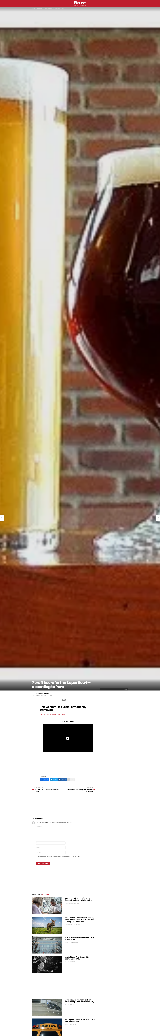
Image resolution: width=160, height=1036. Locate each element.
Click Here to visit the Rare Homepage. (52, 714)
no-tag (63, 699)
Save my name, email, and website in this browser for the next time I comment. (59, 856)
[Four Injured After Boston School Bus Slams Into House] (47, 1027)
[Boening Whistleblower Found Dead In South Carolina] (47, 945)
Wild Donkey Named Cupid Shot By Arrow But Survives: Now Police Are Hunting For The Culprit (79, 920)
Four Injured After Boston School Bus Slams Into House (80, 1020)
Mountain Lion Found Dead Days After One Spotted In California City (79, 1001)
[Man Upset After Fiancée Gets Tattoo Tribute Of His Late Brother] (47, 905)
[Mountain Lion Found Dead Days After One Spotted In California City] (47, 1007)
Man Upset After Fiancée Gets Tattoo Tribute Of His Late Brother (79, 899)
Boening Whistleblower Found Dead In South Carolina (79, 938)
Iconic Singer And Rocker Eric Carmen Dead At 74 (77, 958)
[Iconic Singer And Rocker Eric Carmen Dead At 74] (47, 964)
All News (45, 895)
